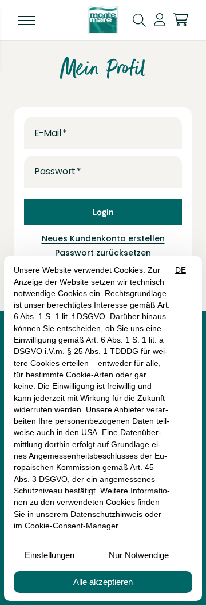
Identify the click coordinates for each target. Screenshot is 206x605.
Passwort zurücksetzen (103, 253)
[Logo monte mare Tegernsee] (103, 20)
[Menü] (26, 20)
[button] (139, 19)
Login (103, 212)
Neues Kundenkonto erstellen (103, 238)
